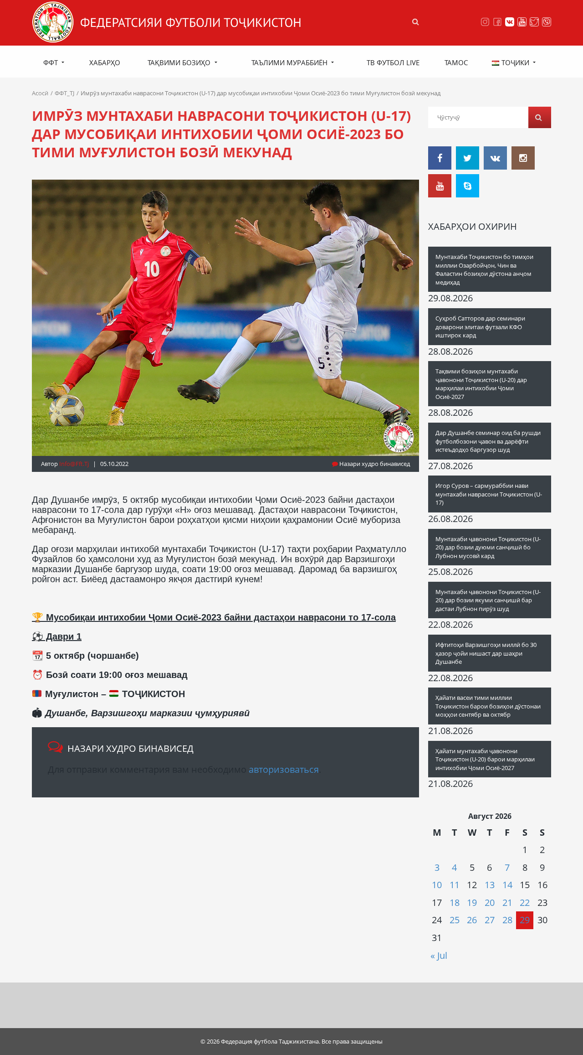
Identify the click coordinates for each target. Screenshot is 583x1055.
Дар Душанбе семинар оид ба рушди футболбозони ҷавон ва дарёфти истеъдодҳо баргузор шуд (488, 441)
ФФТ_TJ (64, 93)
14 (507, 885)
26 (472, 920)
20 (490, 902)
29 (525, 920)
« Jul (438, 955)
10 (437, 885)
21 (507, 902)
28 (507, 920)
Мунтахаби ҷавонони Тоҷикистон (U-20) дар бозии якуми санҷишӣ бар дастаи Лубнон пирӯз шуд (488, 600)
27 (490, 920)
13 (490, 885)
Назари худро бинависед (374, 464)
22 (525, 902)
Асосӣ (40, 93)
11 (455, 885)
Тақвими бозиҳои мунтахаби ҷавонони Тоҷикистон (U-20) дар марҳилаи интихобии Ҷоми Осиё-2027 (481, 384)
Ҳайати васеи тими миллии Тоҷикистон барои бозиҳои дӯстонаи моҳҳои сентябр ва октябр (488, 706)
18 (455, 902)
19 (472, 902)
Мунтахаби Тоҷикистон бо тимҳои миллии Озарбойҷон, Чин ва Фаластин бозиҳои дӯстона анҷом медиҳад (484, 269)
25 (455, 920)
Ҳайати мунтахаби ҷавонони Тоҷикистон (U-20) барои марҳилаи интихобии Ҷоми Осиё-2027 (485, 759)
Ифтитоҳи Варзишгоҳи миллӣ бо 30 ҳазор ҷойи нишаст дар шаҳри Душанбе (486, 653)
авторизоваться (284, 769)
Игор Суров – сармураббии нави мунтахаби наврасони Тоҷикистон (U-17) (488, 494)
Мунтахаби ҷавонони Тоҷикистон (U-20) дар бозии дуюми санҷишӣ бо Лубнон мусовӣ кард (488, 547)
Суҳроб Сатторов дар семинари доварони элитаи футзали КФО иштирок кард (480, 326)
